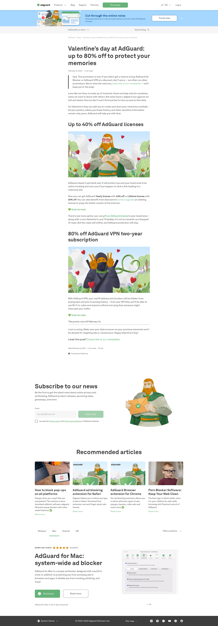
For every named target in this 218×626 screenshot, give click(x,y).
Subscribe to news (76, 30)
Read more (75, 593)
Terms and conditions (73, 421)
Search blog (140, 30)
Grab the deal (78, 209)
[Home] (43, 5)
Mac (54, 531)
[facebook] (157, 620)
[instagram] (151, 620)
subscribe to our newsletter (126, 83)
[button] (181, 18)
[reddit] (181, 620)
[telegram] (175, 620)
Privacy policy (54, 421)
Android (66, 531)
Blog (79, 37)
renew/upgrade (126, 199)
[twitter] (163, 620)
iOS (77, 531)
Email (37, 408)
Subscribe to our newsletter (103, 339)
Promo (100, 348)
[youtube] (169, 620)
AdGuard (71, 37)
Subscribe (91, 414)
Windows (42, 531)
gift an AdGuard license (115, 216)
